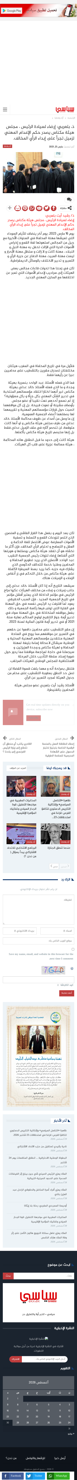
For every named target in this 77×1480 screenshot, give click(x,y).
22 (18, 1417)
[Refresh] (72, 968)
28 (28, 1423)
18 (60, 1417)
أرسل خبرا (59, 1458)
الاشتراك (15, 1359)
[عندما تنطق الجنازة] (55, 833)
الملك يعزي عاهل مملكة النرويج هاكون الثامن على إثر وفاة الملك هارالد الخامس (39, 1235)
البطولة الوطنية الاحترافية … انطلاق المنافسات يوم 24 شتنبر (38, 1160)
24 (69, 1423)
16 (8, 1411)
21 (28, 1417)
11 (60, 1411)
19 (49, 1417)
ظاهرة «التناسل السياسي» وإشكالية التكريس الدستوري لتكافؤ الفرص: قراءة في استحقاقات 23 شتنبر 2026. (38, 1132)
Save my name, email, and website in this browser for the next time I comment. (41, 956)
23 (8, 1417)
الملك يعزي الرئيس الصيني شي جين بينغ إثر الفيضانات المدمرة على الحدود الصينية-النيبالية (38, 1176)
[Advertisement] (38, 59)
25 (60, 1423)
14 (28, 1411)
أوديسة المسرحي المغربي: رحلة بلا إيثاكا (45, 1206)
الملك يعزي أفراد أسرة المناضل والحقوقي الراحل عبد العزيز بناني (40, 1192)
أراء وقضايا (7, 146)
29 (18, 1423)
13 (37, 1411)
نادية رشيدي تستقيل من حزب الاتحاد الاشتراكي (42, 1146)
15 (18, 1411)
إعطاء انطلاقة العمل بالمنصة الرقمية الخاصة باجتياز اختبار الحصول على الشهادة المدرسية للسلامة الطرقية (58, 750)
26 (48, 1423)
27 (37, 1423)
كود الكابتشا (67, 985)
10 (69, 1411)
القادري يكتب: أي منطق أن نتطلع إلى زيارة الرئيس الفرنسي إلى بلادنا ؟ (17, 748)
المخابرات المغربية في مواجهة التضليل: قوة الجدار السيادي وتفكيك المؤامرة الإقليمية (40, 1219)
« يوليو (71, 1434)
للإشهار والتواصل (35, 1458)
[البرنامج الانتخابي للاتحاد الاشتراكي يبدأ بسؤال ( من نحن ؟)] (21, 833)
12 (49, 1411)
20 (37, 1417)
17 (69, 1417)
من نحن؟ (11, 1458)
